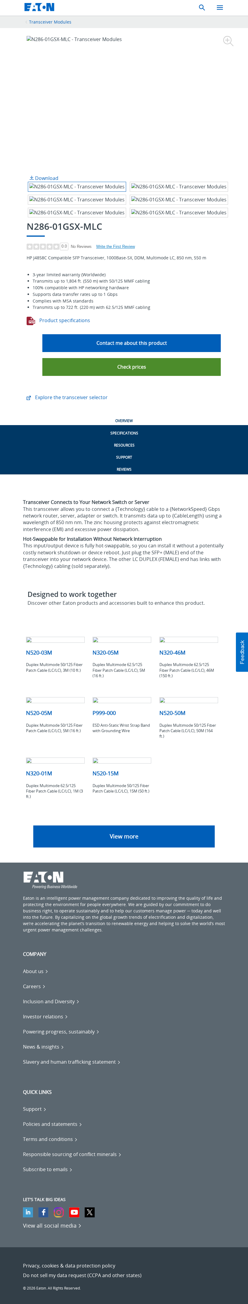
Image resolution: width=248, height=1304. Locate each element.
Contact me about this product (131, 343)
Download (46, 178)
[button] (131, 367)
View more (124, 836)
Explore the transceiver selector (71, 397)
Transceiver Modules (50, 22)
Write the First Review (115, 246)
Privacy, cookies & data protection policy (69, 1265)
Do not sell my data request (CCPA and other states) (82, 1275)
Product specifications (64, 320)
